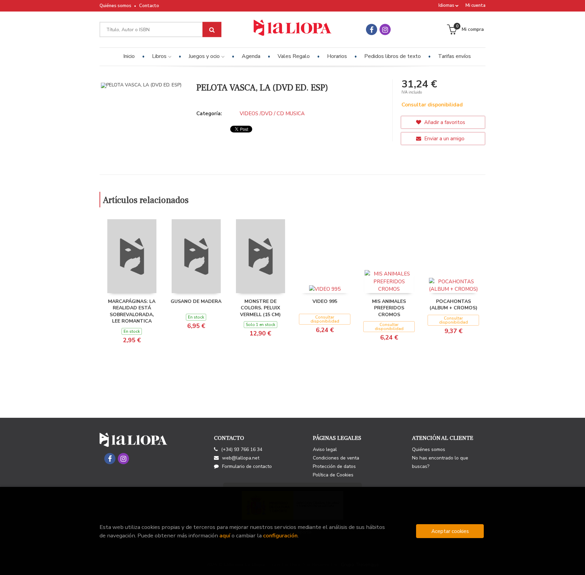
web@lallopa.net (240, 458)
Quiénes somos (115, 6)
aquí (224, 535)
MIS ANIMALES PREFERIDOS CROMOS (389, 308)
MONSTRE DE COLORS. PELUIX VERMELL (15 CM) (260, 308)
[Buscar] (211, 29)
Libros (160, 56)
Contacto (149, 6)
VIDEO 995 (324, 301)
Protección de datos (334, 466)
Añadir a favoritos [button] (444, 122)
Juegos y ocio (205, 56)
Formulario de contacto (247, 466)
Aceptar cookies (450, 531)
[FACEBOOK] (371, 29)
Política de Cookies (333, 475)
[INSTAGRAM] (385, 29)
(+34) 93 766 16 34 (241, 449)
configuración (280, 535)
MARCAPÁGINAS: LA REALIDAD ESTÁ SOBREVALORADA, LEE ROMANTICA (131, 311)
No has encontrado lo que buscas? (440, 462)
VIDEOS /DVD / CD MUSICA (272, 113)
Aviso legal (325, 449)
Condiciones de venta (336, 458)
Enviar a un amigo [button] (443, 138)
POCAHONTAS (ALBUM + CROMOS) (453, 304)
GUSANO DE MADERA (196, 301)
